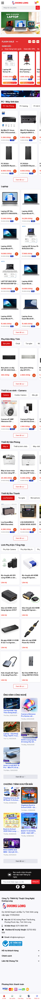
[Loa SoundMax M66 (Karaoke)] (9, 511)
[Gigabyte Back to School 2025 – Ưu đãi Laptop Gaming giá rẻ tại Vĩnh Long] (29, 795)
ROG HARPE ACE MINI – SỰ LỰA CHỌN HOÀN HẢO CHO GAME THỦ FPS (11, 851)
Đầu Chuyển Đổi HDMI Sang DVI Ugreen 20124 (31, 610)
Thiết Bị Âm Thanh (10, 493)
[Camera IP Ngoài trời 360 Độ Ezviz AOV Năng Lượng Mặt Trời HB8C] (28, 408)
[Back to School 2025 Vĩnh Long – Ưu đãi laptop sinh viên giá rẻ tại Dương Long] (11, 820)
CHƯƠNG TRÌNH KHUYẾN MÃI (18, 784)
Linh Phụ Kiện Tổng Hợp (13, 545)
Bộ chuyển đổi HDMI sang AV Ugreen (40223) (30, 577)
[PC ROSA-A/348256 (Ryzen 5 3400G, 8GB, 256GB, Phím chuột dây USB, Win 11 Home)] (28, 153)
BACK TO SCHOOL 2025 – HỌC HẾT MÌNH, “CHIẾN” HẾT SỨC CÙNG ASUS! (29, 832)
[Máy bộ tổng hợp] (20, 94)
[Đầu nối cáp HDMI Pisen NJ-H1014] (31, 628)
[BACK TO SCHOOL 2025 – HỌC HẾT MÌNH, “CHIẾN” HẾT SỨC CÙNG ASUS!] (29, 821)
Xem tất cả (20, 180)
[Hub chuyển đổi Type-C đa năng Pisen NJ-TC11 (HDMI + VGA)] (10, 661)
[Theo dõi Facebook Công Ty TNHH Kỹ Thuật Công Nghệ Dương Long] (18, 887)
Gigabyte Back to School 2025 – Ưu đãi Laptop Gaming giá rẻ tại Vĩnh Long (28, 806)
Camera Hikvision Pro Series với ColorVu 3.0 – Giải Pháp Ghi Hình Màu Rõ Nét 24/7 (28, 715)
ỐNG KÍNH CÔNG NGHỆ (14, 695)
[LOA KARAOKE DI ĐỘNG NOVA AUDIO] (28, 511)
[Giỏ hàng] (35, 2)
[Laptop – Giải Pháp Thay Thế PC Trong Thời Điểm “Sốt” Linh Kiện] (11, 727)
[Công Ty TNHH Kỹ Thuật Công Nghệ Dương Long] (20, 3)
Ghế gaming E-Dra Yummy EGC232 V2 (26, 72)
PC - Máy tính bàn (10, 101)
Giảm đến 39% (25, 49)
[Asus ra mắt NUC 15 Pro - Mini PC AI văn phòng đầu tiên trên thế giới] (11, 755)
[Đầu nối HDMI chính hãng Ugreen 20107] (10, 596)
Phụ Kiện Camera (9, 549)
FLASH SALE (8, 41)
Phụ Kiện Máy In (26, 549)
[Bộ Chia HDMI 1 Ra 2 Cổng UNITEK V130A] (31, 661)
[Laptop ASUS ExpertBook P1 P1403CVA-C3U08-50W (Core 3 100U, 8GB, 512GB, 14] (10, 304)
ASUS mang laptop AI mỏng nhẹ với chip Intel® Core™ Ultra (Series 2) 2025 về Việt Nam (28, 741)
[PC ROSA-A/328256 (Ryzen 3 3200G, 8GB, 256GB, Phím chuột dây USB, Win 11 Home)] (9, 153)
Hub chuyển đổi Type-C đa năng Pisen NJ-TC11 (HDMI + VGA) (10, 675)
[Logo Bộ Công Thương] (12, 943)
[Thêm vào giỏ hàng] (14, 77)
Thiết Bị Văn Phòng (10, 442)
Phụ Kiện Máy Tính (10, 339)
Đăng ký (35, 882)
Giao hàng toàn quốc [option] (8, 49)
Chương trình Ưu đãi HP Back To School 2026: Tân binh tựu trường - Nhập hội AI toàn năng (11, 799)
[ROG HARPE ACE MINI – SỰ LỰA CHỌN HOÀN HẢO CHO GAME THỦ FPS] (11, 843)
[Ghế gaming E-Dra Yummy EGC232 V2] (27, 59)
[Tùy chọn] (31, 77)
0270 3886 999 (22, 926)
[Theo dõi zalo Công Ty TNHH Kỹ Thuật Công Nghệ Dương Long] (23, 887)
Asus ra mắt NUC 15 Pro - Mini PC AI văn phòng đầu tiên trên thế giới (11, 766)
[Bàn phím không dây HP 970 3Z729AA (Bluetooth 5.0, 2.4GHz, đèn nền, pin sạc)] (28, 357)
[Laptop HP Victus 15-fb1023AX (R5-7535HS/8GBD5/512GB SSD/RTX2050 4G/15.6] (10, 59)
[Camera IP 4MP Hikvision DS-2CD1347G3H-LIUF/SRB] (9, 408)
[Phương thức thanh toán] (16, 989)
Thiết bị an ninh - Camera (13, 390)
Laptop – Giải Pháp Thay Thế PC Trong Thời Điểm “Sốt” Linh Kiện (11, 735)
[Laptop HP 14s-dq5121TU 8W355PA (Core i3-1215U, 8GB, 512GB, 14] (10, 199)
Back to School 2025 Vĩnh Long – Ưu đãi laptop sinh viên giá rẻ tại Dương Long (11, 830)
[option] (20, 23)
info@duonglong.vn (17, 937)
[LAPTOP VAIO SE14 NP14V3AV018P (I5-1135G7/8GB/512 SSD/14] (10, 269)
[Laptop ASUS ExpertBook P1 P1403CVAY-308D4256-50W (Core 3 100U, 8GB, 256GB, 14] (10, 234)
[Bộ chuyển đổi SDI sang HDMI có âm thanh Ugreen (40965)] (10, 563)
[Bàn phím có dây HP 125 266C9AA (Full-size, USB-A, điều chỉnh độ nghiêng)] (9, 357)
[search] (38, 8)
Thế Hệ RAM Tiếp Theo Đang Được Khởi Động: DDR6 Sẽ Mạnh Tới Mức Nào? (11, 712)
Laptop (4, 186)
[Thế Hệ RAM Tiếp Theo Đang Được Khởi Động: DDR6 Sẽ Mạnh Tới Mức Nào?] (11, 703)
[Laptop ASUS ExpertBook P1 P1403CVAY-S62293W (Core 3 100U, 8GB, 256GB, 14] (31, 199)
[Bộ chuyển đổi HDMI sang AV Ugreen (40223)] (31, 563)
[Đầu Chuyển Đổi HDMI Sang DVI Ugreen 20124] (31, 596)
